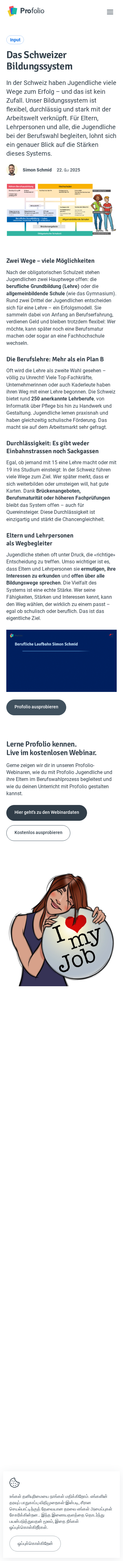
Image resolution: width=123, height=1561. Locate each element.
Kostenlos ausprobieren (38, 832)
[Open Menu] (110, 12)
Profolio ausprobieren (36, 706)
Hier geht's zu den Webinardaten (47, 812)
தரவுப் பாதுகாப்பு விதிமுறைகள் (36, 1502)
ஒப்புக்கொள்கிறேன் (35, 1543)
